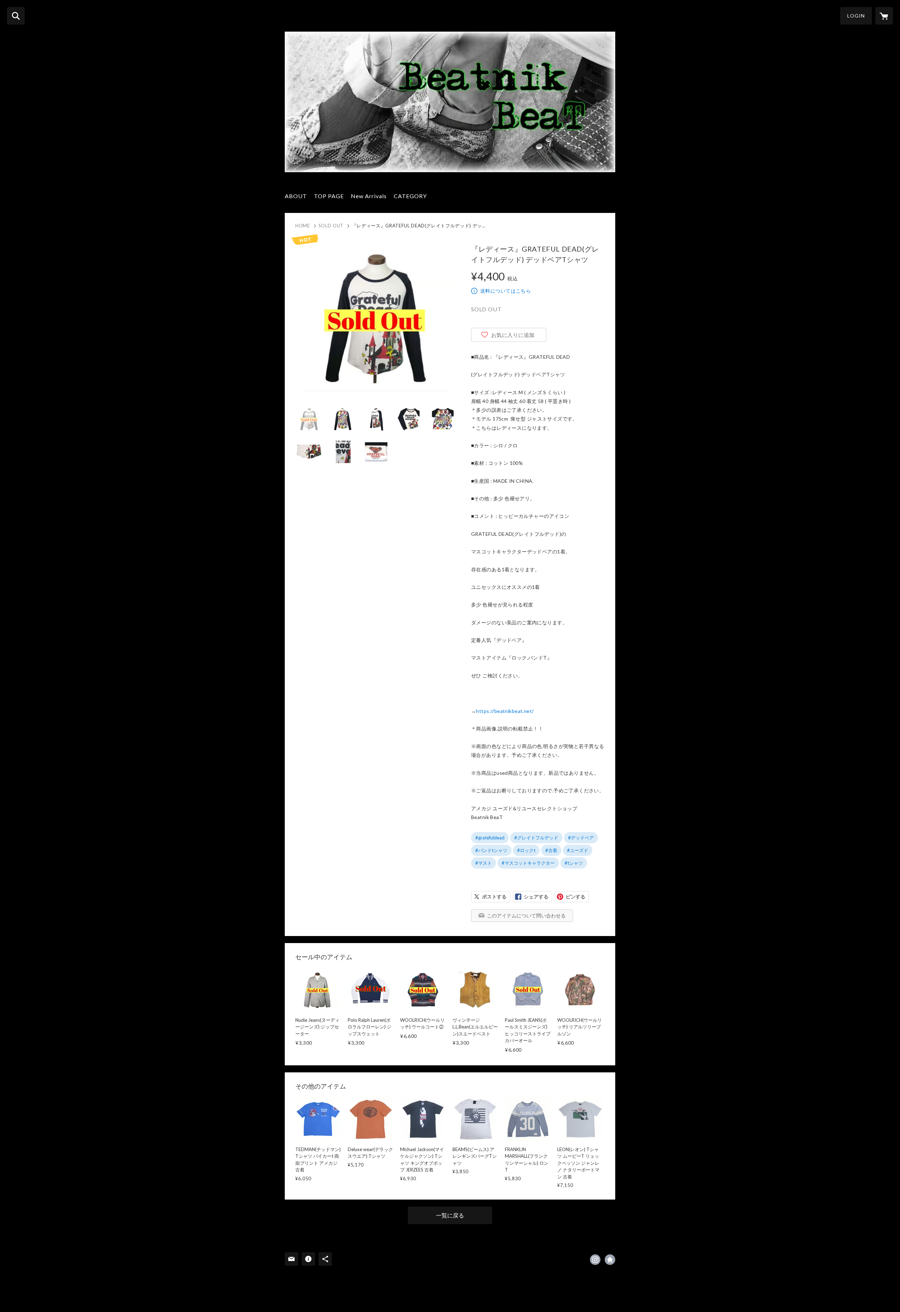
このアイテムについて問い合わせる (526, 915)
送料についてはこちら (505, 291)
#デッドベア (581, 837)
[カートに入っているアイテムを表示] (884, 16)
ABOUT (296, 196)
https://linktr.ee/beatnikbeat (610, 1259)
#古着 (551, 850)
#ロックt (526, 850)
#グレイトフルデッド (536, 837)
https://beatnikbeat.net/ (505, 711)
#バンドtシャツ (491, 850)
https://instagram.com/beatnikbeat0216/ (595, 1259)
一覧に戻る (450, 1215)
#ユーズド (577, 850)
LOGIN (856, 16)
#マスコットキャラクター (528, 863)
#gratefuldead (489, 837)
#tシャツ (574, 863)
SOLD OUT (331, 225)
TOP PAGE (329, 196)
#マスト (483, 863)
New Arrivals (369, 196)
